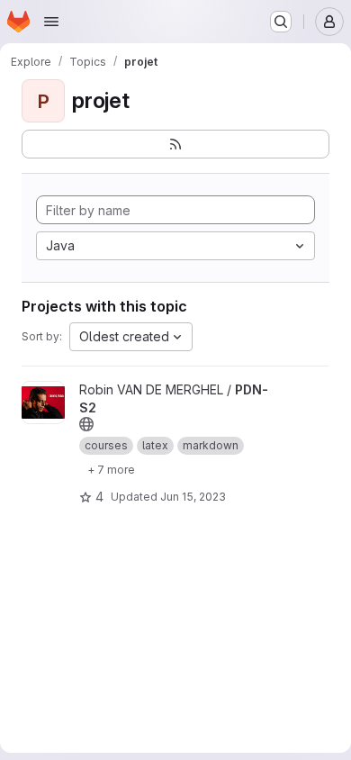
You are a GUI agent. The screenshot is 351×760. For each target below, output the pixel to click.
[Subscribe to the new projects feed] (175, 144)
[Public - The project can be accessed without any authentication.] (86, 424)
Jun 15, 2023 (193, 496)
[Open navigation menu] (51, 21)
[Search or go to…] (281, 21)
